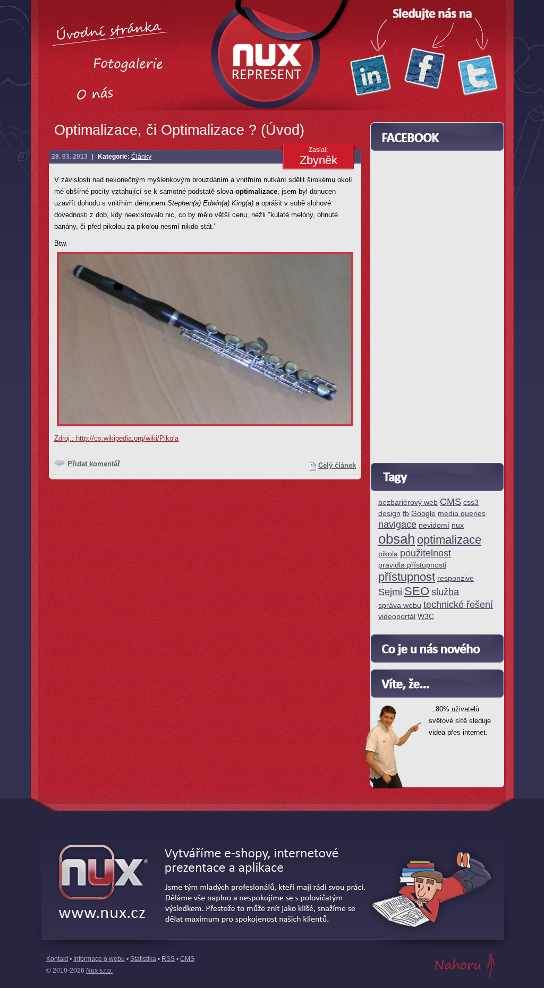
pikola (388, 554)
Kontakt (57, 959)
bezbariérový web (408, 502)
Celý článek (337, 465)
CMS (450, 502)
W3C (426, 617)
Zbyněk (318, 160)
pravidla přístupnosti (412, 565)
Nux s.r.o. (99, 970)
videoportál (396, 617)
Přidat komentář (93, 464)
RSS (168, 959)
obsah (396, 539)
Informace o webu (99, 959)
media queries (462, 514)
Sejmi (390, 592)
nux (458, 525)
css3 (471, 502)
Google (423, 514)
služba (445, 592)
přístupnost (406, 577)
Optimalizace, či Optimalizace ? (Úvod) (179, 130)
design (389, 514)
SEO (416, 592)
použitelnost (425, 553)
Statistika (143, 959)
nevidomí (434, 525)
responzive (455, 578)
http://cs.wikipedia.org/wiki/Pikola (127, 438)
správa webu (399, 605)
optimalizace (449, 540)
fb (406, 514)
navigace (397, 525)
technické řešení (458, 605)
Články (141, 156)
